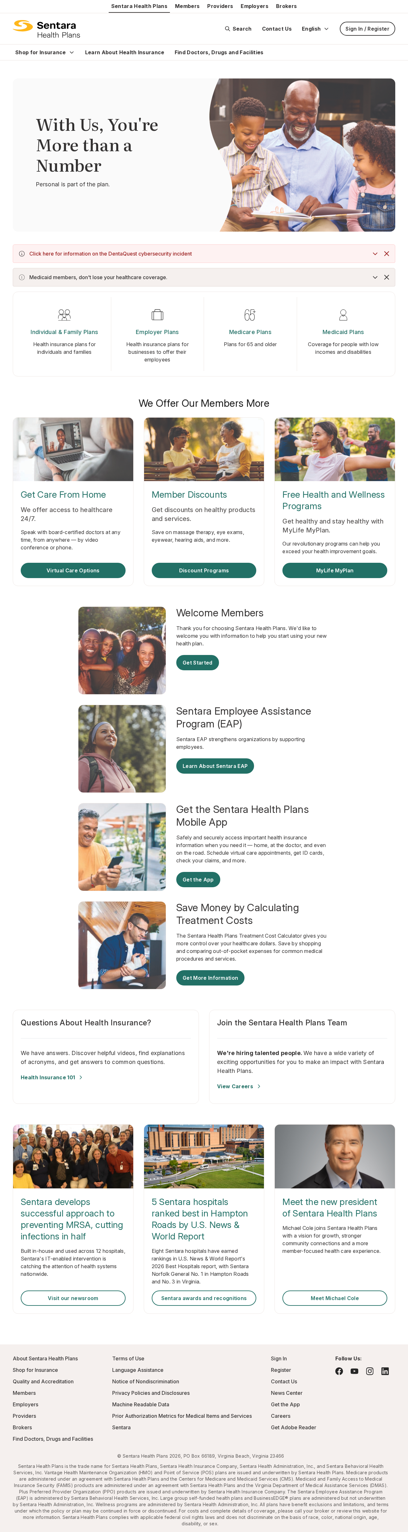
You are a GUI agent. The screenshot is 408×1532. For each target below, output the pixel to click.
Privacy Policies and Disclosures (151, 1393)
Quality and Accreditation (43, 1381)
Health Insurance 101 (48, 1077)
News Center (286, 1393)
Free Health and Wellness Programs (333, 500)
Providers (220, 6)
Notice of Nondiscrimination (145, 1381)
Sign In (279, 1358)
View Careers (235, 1086)
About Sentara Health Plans (45, 1358)
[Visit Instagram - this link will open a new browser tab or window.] (370, 1371)
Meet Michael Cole (335, 1298)
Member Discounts (189, 494)
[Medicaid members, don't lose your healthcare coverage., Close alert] (386, 277)
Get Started (198, 662)
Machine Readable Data (140, 1404)
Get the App (198, 879)
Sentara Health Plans (139, 6)
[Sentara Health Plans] (46, 29)
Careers (280, 1416)
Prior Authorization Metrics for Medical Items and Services (182, 1416)
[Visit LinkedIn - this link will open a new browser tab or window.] (385, 1371)
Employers (254, 6)
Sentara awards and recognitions (204, 1298)
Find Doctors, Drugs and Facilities (219, 52)
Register (281, 1370)
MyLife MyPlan (334, 570)
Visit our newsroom (73, 1298)
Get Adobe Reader (293, 1427)
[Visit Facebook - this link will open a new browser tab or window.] (339, 1371)
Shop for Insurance (40, 52)
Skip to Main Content (9, 9)
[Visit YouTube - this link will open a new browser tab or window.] (354, 1371)
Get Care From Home (63, 494)
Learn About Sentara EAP (215, 766)
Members (187, 6)
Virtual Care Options (73, 570)
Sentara (121, 1427)
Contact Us (277, 29)
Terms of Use (128, 1358)
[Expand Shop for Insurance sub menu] (72, 52)
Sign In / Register (368, 29)
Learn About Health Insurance (124, 52)
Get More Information (210, 978)
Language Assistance (138, 1370)
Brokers (286, 6)
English (311, 29)
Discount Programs (204, 570)
